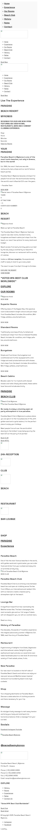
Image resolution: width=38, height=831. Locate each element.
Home (7, 3)
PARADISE (6, 391)
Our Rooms (9, 11)
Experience (9, 7)
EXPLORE (6, 286)
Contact (8, 26)
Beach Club (9, 15)
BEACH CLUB (8, 396)
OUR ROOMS (8, 291)
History (7, 19)
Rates (7, 23)
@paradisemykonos (13, 745)
